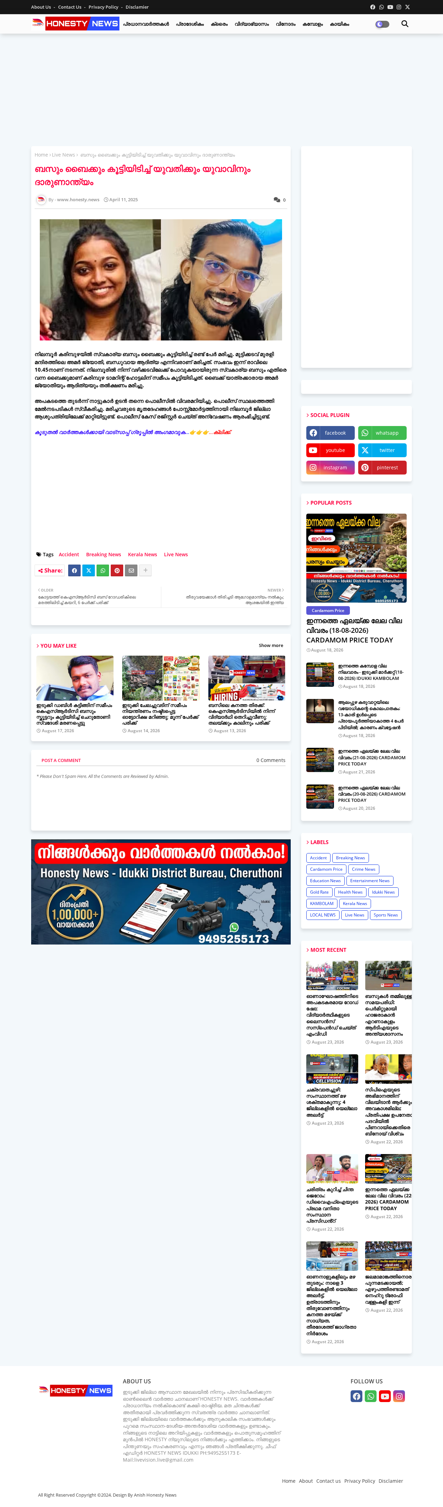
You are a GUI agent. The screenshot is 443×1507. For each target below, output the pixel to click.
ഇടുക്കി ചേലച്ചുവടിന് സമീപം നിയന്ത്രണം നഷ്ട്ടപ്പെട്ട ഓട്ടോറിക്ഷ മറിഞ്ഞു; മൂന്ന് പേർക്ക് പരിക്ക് (160, 714)
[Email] (131, 570)
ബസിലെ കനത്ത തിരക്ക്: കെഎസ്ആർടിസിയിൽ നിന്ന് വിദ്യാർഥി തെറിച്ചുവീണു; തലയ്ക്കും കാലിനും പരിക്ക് (241, 714)
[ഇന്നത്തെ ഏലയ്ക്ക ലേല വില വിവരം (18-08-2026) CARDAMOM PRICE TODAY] (356, 558)
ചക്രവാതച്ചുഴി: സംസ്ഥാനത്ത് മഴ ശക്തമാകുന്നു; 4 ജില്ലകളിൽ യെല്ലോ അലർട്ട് (331, 1102)
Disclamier (137, 7)
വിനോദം (286, 23)
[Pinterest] (117, 570)
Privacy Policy (104, 7)
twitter (387, 450)
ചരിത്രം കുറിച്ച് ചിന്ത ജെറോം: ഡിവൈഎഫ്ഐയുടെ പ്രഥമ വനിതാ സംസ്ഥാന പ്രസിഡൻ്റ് (332, 1205)
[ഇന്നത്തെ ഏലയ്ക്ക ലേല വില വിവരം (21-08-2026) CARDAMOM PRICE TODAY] (320, 760)
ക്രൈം (219, 23)
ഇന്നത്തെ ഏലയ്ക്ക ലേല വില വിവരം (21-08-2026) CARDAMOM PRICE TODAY (372, 757)
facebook (335, 432)
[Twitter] (88, 570)
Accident (69, 554)
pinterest (387, 467)
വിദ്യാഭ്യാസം (252, 23)
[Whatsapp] (103, 570)
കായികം (339, 23)
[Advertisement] (221, 89)
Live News (63, 154)
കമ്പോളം (312, 23)
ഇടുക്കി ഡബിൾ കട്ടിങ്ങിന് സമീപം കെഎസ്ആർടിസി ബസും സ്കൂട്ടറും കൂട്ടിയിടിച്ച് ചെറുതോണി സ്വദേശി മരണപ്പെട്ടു (74, 714)
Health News (350, 892)
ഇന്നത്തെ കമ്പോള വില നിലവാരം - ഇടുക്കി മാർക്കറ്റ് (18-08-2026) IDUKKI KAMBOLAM (371, 672)
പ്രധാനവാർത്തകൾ (146, 23)
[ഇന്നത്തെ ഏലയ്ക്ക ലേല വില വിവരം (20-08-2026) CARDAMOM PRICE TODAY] (320, 796)
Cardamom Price (326, 869)
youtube (335, 450)
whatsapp (387, 432)
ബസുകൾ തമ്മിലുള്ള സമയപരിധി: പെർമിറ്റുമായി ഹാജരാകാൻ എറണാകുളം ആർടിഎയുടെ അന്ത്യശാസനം (389, 1015)
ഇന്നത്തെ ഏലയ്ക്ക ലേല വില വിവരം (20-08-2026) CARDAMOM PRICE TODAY (372, 793)
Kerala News (142, 554)
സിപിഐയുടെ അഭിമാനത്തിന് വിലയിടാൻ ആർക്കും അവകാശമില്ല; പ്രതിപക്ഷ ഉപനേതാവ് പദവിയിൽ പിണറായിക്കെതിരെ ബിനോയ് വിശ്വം (391, 1112)
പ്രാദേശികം (190, 23)
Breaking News (103, 554)
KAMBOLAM (322, 903)
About (306, 1481)
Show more (271, 645)
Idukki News (383, 892)
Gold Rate (319, 892)
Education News (325, 881)
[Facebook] (74, 570)
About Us (41, 7)
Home (41, 154)
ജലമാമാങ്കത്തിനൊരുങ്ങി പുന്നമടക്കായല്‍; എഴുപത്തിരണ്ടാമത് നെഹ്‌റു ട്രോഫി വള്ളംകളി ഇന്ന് (393, 1289)
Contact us (70, 7)
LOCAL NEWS (323, 915)
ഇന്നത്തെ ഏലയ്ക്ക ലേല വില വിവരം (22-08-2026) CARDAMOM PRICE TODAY (393, 1199)
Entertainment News (370, 881)
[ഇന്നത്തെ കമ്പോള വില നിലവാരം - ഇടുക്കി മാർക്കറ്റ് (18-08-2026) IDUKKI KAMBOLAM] (320, 675)
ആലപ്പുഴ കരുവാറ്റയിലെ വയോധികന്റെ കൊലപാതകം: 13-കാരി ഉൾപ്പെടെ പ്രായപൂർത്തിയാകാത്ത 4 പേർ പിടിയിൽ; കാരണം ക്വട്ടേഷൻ (371, 714)
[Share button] (145, 570)
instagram (335, 467)
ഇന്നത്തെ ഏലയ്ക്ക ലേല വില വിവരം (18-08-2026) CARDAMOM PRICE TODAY (354, 630)
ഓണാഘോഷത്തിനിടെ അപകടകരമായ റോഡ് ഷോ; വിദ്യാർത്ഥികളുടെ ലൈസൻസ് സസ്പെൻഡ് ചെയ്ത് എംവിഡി (332, 1015)
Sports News (386, 915)
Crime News (364, 869)
